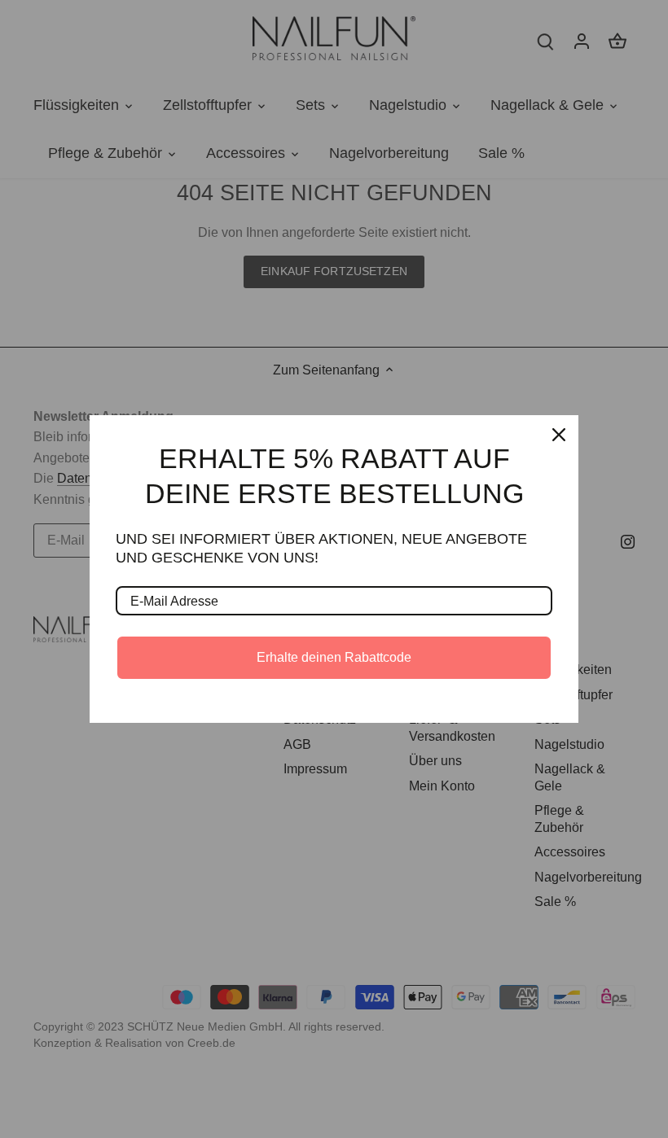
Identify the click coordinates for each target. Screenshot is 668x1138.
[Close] (558, 434)
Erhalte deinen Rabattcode (334, 657)
